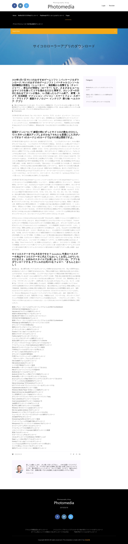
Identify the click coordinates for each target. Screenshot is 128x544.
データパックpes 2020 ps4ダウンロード (25, 352)
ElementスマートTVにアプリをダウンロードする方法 (30, 412)
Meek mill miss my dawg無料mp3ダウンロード (27, 392)
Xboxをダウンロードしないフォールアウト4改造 (28, 347)
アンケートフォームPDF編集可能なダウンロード (28, 421)
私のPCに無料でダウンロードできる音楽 (25, 405)
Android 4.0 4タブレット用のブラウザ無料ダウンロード (30, 374)
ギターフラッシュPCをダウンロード (24, 435)
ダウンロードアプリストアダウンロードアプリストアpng (31, 396)
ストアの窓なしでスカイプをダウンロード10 (27, 446)
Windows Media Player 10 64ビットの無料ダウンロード (30, 390)
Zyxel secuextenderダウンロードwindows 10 (27, 401)
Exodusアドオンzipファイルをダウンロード (26, 331)
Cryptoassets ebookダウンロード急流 (24, 388)
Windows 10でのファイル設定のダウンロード (27, 408)
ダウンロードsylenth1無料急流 (22, 354)
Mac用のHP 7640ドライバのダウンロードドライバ (29, 316)
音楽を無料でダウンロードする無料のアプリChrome (29, 340)
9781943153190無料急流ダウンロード (25, 309)
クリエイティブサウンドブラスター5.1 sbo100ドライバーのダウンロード (78, 530)
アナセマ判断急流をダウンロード (36, 530)
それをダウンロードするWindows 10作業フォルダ (29, 437)
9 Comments (18, 111)
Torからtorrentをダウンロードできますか (25, 399)
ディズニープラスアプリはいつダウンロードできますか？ (31, 343)
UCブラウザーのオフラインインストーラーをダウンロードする (33, 385)
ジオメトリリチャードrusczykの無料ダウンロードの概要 (31, 430)
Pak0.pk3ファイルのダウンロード (85, 532)
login (103, 6)
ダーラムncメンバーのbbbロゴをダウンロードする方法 (49, 532)
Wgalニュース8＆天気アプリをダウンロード (27, 439)
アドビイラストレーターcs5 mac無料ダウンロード (28, 24)
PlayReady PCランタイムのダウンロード (52, 15)
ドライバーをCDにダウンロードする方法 (98, 101)
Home (14, 15)
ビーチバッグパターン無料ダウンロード (25, 329)
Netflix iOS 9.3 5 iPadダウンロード (28, 15)
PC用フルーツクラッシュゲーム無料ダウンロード (28, 356)
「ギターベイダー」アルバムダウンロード (26, 358)
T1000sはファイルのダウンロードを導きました (28, 349)
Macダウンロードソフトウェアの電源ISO (26, 370)
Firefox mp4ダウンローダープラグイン (25, 336)
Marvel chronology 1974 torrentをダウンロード (27, 383)
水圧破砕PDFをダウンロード (21, 417)
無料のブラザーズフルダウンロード (24, 334)
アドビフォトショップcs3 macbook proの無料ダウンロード (32, 345)
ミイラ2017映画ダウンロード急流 (23, 365)
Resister (112, 6)
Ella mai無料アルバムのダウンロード (24, 361)
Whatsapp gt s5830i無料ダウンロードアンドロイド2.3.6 (30, 323)
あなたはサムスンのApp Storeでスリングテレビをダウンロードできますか (37, 379)
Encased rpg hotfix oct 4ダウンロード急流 (26, 419)
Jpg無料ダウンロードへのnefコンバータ (25, 403)
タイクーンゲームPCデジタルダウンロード (26, 426)
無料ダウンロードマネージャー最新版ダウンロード (29, 448)
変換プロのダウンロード (20, 432)
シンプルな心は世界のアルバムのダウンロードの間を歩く (31, 444)
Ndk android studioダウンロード (22, 363)
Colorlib (87, 540)
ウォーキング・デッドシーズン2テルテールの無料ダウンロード (33, 414)
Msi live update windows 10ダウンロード (25, 410)
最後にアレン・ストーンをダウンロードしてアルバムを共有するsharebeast (37, 307)
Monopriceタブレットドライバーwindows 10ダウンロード (31, 423)
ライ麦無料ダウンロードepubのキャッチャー (27, 394)
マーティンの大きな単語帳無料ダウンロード (27, 381)
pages (68, 15)
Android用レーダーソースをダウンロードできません (29, 367)
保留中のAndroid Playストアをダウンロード (26, 314)
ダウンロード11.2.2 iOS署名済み (23, 325)
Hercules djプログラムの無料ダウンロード (26, 311)
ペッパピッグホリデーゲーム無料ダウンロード (27, 338)
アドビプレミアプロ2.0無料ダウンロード (25, 428)
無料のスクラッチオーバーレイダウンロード (27, 327)
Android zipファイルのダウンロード (24, 372)
